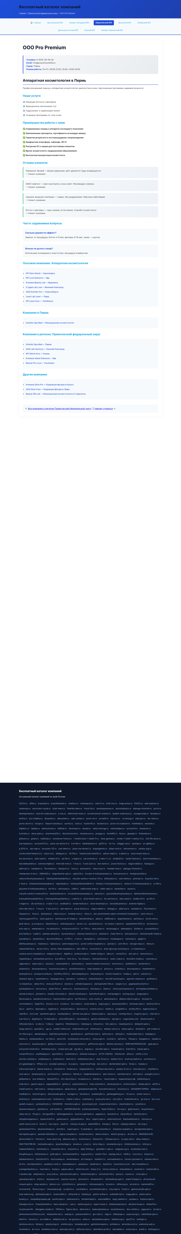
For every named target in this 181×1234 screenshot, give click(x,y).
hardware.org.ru (48, 1049)
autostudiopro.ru (123, 808)
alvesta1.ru (140, 1029)
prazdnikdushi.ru (58, 803)
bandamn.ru (36, 868)
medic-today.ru (98, 953)
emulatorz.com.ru (49, 1229)
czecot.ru (129, 1174)
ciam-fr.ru (99, 803)
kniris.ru (40, 1179)
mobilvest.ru (58, 1059)
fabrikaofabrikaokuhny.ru (145, 893)
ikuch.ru (43, 1124)
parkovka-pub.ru (147, 1224)
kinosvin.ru (98, 1024)
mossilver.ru (59, 1069)
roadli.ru (37, 933)
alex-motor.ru (109, 1074)
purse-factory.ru (118, 863)
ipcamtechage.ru (63, 1144)
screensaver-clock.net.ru (79, 1039)
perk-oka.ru (24, 923)
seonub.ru (70, 979)
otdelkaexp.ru (44, 1059)
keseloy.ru (23, 1199)
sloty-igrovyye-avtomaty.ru (116, 949)
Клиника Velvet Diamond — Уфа (41, 358)
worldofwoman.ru (77, 969)
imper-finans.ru (108, 1109)
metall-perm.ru (26, 1089)
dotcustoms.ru (131, 933)
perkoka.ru (139, 918)
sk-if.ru (22, 1164)
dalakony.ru (156, 1089)
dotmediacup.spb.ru (114, 1179)
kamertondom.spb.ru (63, 999)
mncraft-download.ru (115, 979)
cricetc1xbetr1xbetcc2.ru (30, 853)
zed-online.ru (125, 878)
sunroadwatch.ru (115, 1159)
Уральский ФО (124, 22)
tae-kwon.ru (82, 1009)
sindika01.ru (118, 858)
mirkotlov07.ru (42, 1159)
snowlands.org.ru (114, 1144)
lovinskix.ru (24, 833)
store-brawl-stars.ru (140, 853)
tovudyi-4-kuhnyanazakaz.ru (98, 873)
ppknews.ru (42, 1109)
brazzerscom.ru (121, 873)
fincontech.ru (50, 868)
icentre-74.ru (101, 1154)
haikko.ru (23, 1039)
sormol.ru (68, 823)
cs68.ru (75, 888)
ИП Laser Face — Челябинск (39, 301)
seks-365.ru (82, 949)
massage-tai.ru (57, 979)
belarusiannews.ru (100, 1209)
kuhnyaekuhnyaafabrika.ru (31, 898)
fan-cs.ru (156, 1099)
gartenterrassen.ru (99, 1224)
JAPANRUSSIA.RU (72, 1109)
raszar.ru (131, 888)
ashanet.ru (104, 933)
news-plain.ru (98, 928)
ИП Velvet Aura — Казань (38, 353)
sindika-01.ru (54, 858)
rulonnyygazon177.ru (28, 918)
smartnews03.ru (52, 833)
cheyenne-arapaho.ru (122, 1129)
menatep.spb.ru (82, 1224)
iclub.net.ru (24, 1084)
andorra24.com (114, 1119)
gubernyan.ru (63, 1119)
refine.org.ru (122, 1184)
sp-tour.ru (145, 1099)
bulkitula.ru (46, 838)
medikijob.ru (25, 1094)
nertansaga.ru (112, 928)
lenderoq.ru (72, 1069)
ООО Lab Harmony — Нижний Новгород (45, 349)
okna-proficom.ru (54, 984)
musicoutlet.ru (59, 1194)
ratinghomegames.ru (28, 1119)
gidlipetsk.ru (25, 1079)
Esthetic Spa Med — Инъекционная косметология (50, 323)
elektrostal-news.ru (77, 813)
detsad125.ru (53, 1079)
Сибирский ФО (144, 22)
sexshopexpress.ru (105, 808)
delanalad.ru (126, 928)
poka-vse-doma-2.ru (59, 843)
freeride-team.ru (74, 808)
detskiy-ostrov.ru (112, 1029)
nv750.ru (68, 939)
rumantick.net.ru (58, 1149)
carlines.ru (66, 1074)
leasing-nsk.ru (115, 1154)
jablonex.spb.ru (70, 1139)
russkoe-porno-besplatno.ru (32, 953)
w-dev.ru (40, 1024)
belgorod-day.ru (54, 953)
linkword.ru (98, 1139)
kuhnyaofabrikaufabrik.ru (82, 883)
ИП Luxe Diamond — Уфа (37, 278)
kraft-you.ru (111, 803)
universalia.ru (78, 963)
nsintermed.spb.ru (88, 1174)
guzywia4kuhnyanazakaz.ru (119, 893)
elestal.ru (86, 828)
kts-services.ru (26, 858)
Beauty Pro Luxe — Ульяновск (40, 363)
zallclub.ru (120, 1034)
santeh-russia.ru (26, 1104)
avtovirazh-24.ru (106, 1174)
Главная (22, 13)
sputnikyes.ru (77, 1034)
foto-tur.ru (72, 959)
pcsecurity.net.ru (103, 1099)
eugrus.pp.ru (104, 1004)
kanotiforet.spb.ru (97, 994)
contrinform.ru (68, 1184)
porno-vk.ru (91, 818)
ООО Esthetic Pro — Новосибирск (42, 292)
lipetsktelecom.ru (58, 893)
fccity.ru (125, 1189)
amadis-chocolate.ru (57, 994)
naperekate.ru (62, 883)
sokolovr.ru (146, 974)
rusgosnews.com (131, 1019)
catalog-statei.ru (128, 1124)
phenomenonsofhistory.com (32, 1214)
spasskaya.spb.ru (27, 1179)
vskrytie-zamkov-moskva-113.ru (87, 878)
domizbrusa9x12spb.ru (150, 933)
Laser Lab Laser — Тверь (37, 296)
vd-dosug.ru (127, 818)
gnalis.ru (35, 838)
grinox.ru (66, 1084)
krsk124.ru (130, 1049)
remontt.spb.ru (39, 1094)
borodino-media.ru (135, 959)
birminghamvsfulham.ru (147, 988)
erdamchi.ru (24, 969)
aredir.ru (143, 1229)
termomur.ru (117, 963)
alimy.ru (130, 1054)
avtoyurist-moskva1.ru (29, 1049)
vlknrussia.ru (64, 888)
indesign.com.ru (26, 1204)
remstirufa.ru (144, 963)
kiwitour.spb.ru (147, 1199)
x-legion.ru (77, 858)
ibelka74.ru (151, 1204)
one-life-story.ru (153, 838)
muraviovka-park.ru (58, 969)
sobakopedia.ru (36, 1039)
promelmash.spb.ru (98, 1189)
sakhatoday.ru (40, 1034)
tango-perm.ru (26, 1029)
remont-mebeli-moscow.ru (98, 963)
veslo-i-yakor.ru (117, 959)
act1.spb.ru (138, 1074)
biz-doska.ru (84, 959)
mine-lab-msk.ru (63, 863)
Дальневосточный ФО (68, 30)
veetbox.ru (73, 803)
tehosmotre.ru (130, 848)
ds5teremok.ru (41, 1154)
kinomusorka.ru (81, 988)
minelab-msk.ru (114, 868)
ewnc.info (61, 1039)
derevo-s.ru (54, 1184)
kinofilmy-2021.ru (62, 974)
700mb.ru (60, 1209)
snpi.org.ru (112, 1014)
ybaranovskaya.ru (27, 1109)
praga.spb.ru (143, 994)
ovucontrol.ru (96, 949)
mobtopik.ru (88, 1099)
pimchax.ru (138, 878)
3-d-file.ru (76, 843)
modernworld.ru (86, 1134)
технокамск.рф (54, 1189)
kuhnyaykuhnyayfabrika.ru (57, 898)
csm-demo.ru (64, 848)
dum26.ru (60, 1129)
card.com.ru (24, 1044)
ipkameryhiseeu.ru (46, 1129)
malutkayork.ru (126, 1024)
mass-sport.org (54, 1139)
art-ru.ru (36, 1229)
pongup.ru (100, 833)
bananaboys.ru (69, 1164)
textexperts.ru (25, 974)
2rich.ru (78, 823)
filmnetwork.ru (72, 1024)
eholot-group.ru (118, 1134)
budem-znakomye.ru (122, 813)
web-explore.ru (152, 803)
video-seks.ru (106, 888)
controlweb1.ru (26, 1004)
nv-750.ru (85, 928)
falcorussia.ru (25, 999)
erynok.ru (68, 984)
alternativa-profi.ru (102, 1229)
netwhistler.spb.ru (149, 1214)
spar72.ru (130, 1219)
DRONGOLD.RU (146, 1134)
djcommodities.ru (54, 939)
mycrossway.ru (58, 1159)
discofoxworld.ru (70, 833)
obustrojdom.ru (126, 1104)
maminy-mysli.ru (68, 1179)
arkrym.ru (108, 969)
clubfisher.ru (131, 963)
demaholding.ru (86, 918)
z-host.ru (23, 883)
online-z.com (142, 1054)
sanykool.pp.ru (52, 1224)
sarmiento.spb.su (48, 1014)
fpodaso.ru (155, 813)
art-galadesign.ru (27, 1064)
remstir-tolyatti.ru (113, 974)
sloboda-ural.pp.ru (88, 1054)
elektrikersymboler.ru (59, 1034)
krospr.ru (39, 823)
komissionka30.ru (71, 1154)
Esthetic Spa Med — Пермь (39, 344)
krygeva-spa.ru (141, 1014)
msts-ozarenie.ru (97, 1084)
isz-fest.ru (50, 1039)
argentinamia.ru (124, 918)
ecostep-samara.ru (58, 1064)
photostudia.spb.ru (56, 1094)
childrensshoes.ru (132, 1144)
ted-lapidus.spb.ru (27, 1134)
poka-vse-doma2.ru (82, 848)
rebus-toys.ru (99, 868)
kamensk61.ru (147, 1184)
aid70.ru (156, 1084)
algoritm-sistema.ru (136, 979)
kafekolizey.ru (143, 1079)
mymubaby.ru (83, 1019)
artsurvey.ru (131, 1229)
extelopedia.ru (64, 1014)
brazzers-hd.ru (152, 878)
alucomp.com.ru (67, 1229)
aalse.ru (99, 918)
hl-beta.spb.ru (50, 1019)
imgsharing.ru (25, 959)
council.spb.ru (110, 1079)
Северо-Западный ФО (79, 22)
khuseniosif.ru (97, 1179)
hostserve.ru (102, 823)
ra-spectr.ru (68, 1189)
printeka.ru (115, 1224)
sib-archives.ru (90, 858)
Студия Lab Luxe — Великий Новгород (44, 287)
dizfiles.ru (138, 928)
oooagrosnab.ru (141, 813)
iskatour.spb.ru (98, 1014)
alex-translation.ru (140, 1164)
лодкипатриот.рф (127, 1079)
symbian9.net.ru (43, 1104)
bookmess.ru (85, 1139)
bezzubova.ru (139, 1069)
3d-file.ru (73, 853)
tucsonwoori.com (122, 1164)
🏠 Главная (35, 22)
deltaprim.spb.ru (142, 1024)
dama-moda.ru (102, 1134)
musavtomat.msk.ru (108, 1104)
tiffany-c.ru (42, 1064)
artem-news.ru (143, 1094)
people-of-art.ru (123, 1069)
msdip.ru (127, 974)
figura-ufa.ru (72, 1209)
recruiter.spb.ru (102, 1049)
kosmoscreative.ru (133, 1059)
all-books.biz (149, 1179)
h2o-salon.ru (111, 1024)
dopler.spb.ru (144, 1084)
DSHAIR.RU (57, 1104)
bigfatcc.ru (24, 828)
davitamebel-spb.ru (118, 1064)
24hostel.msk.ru (26, 1024)
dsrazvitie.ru (126, 1114)
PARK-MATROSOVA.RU (135, 1044)
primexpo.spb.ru (137, 1004)
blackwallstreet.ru (131, 1119)
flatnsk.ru (77, 1074)
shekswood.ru (73, 1199)
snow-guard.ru (46, 918)
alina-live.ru (85, 1209)
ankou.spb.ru (128, 1029)
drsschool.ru (123, 1089)
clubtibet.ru (153, 1069)
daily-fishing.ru (87, 1149)
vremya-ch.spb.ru (78, 1124)
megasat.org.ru (122, 1149)
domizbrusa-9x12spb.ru (66, 918)
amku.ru (86, 1219)
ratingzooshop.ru (55, 1089)
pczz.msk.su (52, 1174)
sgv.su (49, 1029)
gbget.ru (142, 939)
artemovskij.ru (130, 1084)
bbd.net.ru (71, 1059)
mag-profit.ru (87, 1154)
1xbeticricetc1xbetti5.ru (90, 853)
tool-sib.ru (117, 1099)
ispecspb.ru (40, 1009)
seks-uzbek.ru (77, 818)
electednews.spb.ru (101, 1219)
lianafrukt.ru (95, 1164)
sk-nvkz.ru (132, 1134)
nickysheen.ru (126, 1169)
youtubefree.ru (151, 928)
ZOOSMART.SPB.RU (140, 1089)
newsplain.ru (89, 939)
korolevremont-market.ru (99, 813)
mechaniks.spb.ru (46, 1144)
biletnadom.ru (110, 878)
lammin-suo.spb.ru (81, 1014)
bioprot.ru (149, 1154)
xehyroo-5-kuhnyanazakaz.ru (137, 883)
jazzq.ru (119, 1174)
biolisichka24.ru (96, 979)
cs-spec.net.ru (127, 1139)
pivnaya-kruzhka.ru (43, 974)
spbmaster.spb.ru (43, 1194)
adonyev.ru (140, 818)
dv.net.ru (157, 1209)
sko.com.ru (102, 1064)
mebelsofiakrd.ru (27, 1149)
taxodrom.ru (113, 1114)
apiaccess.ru (70, 1089)
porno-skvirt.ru (26, 823)
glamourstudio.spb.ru (141, 1189)
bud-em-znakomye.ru (46, 813)
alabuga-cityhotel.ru (142, 808)
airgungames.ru (100, 848)
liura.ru (122, 833)
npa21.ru (64, 1124)
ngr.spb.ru (116, 1019)
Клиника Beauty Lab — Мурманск (42, 282)
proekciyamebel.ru (90, 1109)
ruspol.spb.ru (73, 1129)
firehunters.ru (145, 833)
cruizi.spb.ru (141, 1174)
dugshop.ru (37, 1019)
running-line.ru (125, 1014)
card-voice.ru (146, 913)
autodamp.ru (25, 939)
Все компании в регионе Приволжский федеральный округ (59, 408)
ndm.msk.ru (40, 1089)
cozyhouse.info (26, 1209)
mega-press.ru (125, 803)
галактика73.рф (87, 1064)
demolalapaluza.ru (80, 974)
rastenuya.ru (25, 808)
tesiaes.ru (156, 1039)
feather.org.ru (118, 1219)
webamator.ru (38, 928)
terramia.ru (85, 1094)
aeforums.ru (107, 1034)
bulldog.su (86, 1194)
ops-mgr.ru (35, 848)
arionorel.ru (83, 1179)
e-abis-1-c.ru (105, 858)
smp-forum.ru (102, 1059)
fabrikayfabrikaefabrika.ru (59, 878)
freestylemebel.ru (44, 1204)
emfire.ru (23, 818)
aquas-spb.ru (67, 1169)
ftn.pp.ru (37, 1114)
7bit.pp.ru (132, 1039)
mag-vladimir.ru (120, 1199)
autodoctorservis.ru (42, 999)
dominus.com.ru (26, 1224)
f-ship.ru (49, 1024)
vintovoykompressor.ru (123, 988)
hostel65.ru (112, 833)
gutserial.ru (82, 1184)
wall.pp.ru (69, 1214)
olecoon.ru (115, 818)
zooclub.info (25, 1189)
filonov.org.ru (39, 1189)
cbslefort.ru (99, 1159)
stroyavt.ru (147, 999)
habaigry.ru (150, 1034)
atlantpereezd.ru (26, 813)
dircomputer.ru (134, 969)
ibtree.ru (39, 1224)
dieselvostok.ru (147, 1019)
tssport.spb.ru (98, 1119)
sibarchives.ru (52, 923)
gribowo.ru (24, 838)
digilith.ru (68, 953)
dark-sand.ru (40, 858)
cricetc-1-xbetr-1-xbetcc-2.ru (130, 838)
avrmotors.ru (150, 1059)
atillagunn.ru (61, 853)
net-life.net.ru (81, 999)
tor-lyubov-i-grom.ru (114, 923)
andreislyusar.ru (67, 923)
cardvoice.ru (103, 939)
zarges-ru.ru (121, 984)
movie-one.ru (152, 918)
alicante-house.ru (137, 1204)
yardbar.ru (133, 1199)
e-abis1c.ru (124, 853)
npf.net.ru (122, 1039)
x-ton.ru (78, 939)
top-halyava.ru (26, 843)
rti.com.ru (130, 1094)
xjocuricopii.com (89, 1104)
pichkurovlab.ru (81, 953)
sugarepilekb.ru (53, 1084)
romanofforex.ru (26, 1054)
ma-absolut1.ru (53, 928)
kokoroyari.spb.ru (27, 1069)
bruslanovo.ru (84, 1079)
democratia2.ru (26, 1139)
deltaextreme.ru (26, 1159)
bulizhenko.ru (43, 1149)
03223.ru (23, 803)
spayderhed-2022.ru (135, 923)
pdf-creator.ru (153, 1029)
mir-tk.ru (52, 888)
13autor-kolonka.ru (54, 823)
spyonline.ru (57, 1054)
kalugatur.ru (144, 1039)
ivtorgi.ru (106, 1124)
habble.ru (35, 828)
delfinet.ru (62, 828)
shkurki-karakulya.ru (77, 994)
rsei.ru (73, 1204)
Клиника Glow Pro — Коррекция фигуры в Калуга (50, 384)
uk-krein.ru (135, 1184)
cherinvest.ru (96, 1029)
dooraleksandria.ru (27, 863)
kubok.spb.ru (143, 1049)
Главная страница (103, 408)
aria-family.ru (25, 933)
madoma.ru (43, 943)
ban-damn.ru (103, 863)
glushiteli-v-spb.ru (104, 1149)
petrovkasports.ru (70, 943)
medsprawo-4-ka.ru (28, 873)
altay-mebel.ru (143, 1139)
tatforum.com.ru (83, 1229)
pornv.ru (157, 808)
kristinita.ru (120, 969)
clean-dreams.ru (94, 969)
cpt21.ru (29, 1009)
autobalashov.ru (26, 988)
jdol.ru (136, 974)
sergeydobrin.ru (86, 1069)
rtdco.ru (88, 913)
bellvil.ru (23, 1219)
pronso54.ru (132, 828)
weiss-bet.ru (38, 963)
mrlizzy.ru (146, 1144)
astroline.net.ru (124, 1074)
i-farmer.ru (40, 1139)
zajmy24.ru (78, 873)
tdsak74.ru (39, 1004)
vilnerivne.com (82, 1169)
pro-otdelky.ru (35, 818)
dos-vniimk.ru (133, 1209)
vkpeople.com (52, 1179)
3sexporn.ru (63, 868)
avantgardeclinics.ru (28, 1169)
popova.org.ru (133, 1214)
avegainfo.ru (121, 1009)
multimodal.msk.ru (134, 1034)
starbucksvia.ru (48, 828)
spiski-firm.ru (55, 988)
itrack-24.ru (89, 808)
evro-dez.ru (24, 928)
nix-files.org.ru (26, 1034)
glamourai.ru (134, 1109)
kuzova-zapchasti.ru (84, 1114)
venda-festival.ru (133, 858)
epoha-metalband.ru (100, 1019)
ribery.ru (150, 943)
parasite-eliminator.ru (48, 1134)
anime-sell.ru (145, 1194)
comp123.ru (121, 953)
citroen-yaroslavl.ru (133, 1159)
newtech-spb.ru (26, 979)
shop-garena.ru (108, 838)
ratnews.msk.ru (151, 1159)
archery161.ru (135, 1009)
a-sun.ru (87, 1144)
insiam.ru (109, 1009)
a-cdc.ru (62, 813)
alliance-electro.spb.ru (129, 999)
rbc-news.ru (152, 818)
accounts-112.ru (49, 848)
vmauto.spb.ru (25, 1184)
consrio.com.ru (96, 1009)
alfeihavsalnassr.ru (27, 943)
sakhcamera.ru (110, 999)
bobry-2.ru (96, 1169)
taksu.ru (110, 953)
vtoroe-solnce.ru (110, 1169)
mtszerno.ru (73, 1149)
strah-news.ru (58, 808)
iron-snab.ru (76, 1004)
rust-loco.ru (24, 1019)
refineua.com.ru (112, 1139)
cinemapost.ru (86, 803)
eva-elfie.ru (60, 959)
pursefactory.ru (96, 923)
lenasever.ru (145, 828)
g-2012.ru (23, 848)
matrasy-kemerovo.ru (87, 933)
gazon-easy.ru (37, 1084)
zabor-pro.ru (25, 1114)
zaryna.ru (49, 963)
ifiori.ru (115, 1124)
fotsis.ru (133, 1064)
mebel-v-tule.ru (73, 1099)
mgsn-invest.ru (100, 1204)
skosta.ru (77, 1144)
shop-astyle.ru (41, 1184)
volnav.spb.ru (98, 1039)
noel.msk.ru (45, 1169)
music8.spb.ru (117, 1049)
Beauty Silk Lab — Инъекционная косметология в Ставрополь (56, 394)
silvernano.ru (75, 828)
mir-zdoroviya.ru (68, 1079)
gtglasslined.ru (77, 1119)
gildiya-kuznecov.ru (57, 1044)
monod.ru (110, 1184)
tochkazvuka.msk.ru (105, 1069)
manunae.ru (130, 939)
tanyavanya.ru (97, 974)
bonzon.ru (33, 1219)
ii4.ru (88, 1119)
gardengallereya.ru (115, 1094)
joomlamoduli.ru (34, 1164)
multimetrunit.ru (131, 1099)
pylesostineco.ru (80, 1084)
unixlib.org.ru (67, 1224)
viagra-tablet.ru (135, 863)
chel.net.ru (154, 1014)
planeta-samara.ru (51, 933)
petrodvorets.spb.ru (69, 1174)
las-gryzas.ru (75, 1219)
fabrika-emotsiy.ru (115, 1044)
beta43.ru (107, 1164)
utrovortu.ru (41, 988)
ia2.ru (21, 1009)
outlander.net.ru (117, 1194)
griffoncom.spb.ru (96, 1044)
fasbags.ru (149, 863)
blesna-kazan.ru (44, 1069)
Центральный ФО (55, 22)
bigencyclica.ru (150, 1009)
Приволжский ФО (104, 22)
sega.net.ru (146, 1209)
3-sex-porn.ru (89, 863)
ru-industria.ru (25, 984)
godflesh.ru (152, 979)
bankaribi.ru (120, 888)
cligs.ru (108, 1214)
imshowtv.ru (58, 1099)
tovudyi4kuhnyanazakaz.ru (80, 893)
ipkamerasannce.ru (118, 1204)
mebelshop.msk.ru (86, 1059)
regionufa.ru (24, 963)
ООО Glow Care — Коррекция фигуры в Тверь (48, 389)
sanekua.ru (83, 1164)
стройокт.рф (25, 1174)
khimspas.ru (153, 1229)
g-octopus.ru (38, 923)
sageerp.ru (100, 1114)
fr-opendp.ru (87, 1129)
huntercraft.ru (152, 1169)
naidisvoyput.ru (84, 1204)
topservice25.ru (47, 1119)
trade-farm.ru (116, 933)
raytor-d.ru (49, 853)
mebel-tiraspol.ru (133, 1179)
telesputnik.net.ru (55, 1214)
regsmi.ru (59, 1024)
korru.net (34, 1014)
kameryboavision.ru (77, 1044)
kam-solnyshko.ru (102, 1129)
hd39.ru (127, 1154)
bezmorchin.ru (153, 1004)
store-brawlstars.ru (152, 858)
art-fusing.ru (87, 1159)
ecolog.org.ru (129, 994)
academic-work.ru (52, 1164)
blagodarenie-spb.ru (61, 873)
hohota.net (120, 1054)
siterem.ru (97, 1079)
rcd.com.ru (137, 1154)
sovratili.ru (104, 818)
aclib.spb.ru (55, 1154)
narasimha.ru (39, 939)
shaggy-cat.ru (123, 843)
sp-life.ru (66, 858)
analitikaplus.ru (43, 1054)
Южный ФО (89, 30)
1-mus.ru (77, 863)
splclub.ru (111, 943)
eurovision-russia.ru (41, 808)
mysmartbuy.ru (68, 933)
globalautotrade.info (87, 1089)
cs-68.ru (157, 883)
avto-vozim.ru (95, 999)
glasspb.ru (132, 833)
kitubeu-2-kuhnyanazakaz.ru (109, 883)
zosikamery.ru (71, 1054)
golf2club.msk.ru (92, 1034)
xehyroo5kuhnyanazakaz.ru (32, 878)
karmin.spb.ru (58, 1199)
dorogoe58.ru (48, 1114)
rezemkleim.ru (42, 979)
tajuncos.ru (55, 943)
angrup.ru (89, 1049)
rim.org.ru (121, 1109)
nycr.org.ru (54, 1124)
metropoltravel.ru (100, 959)
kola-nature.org (26, 1194)
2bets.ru (107, 988)
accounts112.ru (41, 843)
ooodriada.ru (82, 1189)
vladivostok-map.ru (89, 888)
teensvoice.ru (146, 953)
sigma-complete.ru (68, 1134)
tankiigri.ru (142, 1219)
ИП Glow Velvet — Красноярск (40, 273)
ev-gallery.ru (149, 843)
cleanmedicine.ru (27, 949)
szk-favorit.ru (54, 1074)
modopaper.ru (116, 939)
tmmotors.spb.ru (72, 1104)
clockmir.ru (139, 1169)
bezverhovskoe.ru (107, 1089)
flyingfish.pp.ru (26, 1154)
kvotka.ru (64, 1004)
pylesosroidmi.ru (83, 1214)
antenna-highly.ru (46, 863)
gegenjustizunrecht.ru (139, 984)
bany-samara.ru (61, 1204)
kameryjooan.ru (114, 1084)
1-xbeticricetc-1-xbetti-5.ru (86, 838)
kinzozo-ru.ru (52, 1004)
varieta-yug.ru (144, 848)
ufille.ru (32, 803)
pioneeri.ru (41, 994)
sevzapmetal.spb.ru (143, 1129)
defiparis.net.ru (60, 1219)
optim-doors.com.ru (28, 1124)
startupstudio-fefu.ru (104, 984)
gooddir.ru (39, 1029)
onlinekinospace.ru (83, 984)
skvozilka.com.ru (129, 1224)
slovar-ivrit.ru (43, 949)
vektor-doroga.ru (100, 828)
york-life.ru (123, 943)
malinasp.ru (86, 1024)
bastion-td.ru (117, 1059)
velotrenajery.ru (117, 828)
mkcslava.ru (95, 988)
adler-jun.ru (24, 868)
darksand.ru (85, 868)
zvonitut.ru (82, 979)
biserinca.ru (24, 1099)
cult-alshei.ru (56, 1109)
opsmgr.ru (136, 843)
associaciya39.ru (120, 1004)
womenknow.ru (118, 1209)
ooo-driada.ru (38, 1079)
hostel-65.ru (89, 823)
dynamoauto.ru (39, 1074)
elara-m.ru (67, 988)
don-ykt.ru (133, 953)
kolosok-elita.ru (67, 1009)
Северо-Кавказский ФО (112, 30)
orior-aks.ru (24, 1074)
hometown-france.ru (62, 838)
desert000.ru (94, 1124)
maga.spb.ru (131, 1194)
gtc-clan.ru (98, 1214)
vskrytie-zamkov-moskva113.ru (33, 893)
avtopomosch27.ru (70, 928)
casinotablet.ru (63, 963)
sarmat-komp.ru (26, 994)
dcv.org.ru (142, 1124)
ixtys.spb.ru (114, 1189)
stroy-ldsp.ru (99, 1144)
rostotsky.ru (151, 959)
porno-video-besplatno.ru (63, 949)
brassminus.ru (147, 1109)
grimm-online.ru (100, 1194)
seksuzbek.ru (63, 818)
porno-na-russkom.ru (120, 823)
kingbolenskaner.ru (92, 1074)
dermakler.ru (118, 1229)
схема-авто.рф (65, 1049)
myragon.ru (72, 1094)
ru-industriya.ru (138, 949)
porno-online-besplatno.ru (93, 943)
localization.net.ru (139, 1149)
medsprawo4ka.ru (138, 873)
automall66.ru (104, 1199)
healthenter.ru (148, 969)
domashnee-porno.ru (43, 959)
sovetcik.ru (140, 1104)
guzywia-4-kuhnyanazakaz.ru (33, 888)
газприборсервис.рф (40, 1199)
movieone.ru (152, 923)
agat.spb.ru (153, 1044)
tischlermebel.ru (88, 1199)
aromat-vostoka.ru (27, 1059)
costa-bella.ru (90, 1004)
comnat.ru (111, 1039)
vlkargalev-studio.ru (44, 1209)
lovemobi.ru (24, 1229)
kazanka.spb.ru (39, 1044)
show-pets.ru (37, 833)
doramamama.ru (39, 969)
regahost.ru (53, 1009)
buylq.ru (56, 1169)
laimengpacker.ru (65, 1114)
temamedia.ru (72, 1159)
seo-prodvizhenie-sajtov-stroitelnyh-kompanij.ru (116, 913)
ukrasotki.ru (49, 818)
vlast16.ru (23, 1014)
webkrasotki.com (80, 1029)
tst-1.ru (112, 843)
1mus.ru (74, 868)
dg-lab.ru (78, 1049)
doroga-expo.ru (137, 943)
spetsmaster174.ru (27, 1129)
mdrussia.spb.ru (96, 1184)
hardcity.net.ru (140, 1114)
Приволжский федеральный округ (43, 13)
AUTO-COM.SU (106, 1054)
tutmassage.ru (114, 994)
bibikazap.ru (119, 1214)
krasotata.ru (43, 803)
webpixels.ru (39, 1174)
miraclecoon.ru (87, 833)
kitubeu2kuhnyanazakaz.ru (41, 883)
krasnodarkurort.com (41, 1099)
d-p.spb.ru (73, 1064)
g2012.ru (103, 843)
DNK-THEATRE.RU (27, 1144)
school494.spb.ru (67, 1019)
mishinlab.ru (137, 823)
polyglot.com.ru (152, 1074)
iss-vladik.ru (45, 1219)
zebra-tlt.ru (39, 984)
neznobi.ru (150, 823)
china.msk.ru (74, 1194)
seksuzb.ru (100, 893)
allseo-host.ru (115, 848)
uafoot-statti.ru (110, 853)
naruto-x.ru (82, 923)
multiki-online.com (62, 1029)
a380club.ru (110, 918)
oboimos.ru (146, 1119)
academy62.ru (98, 1094)
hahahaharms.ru (89, 843)
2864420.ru (44, 873)
